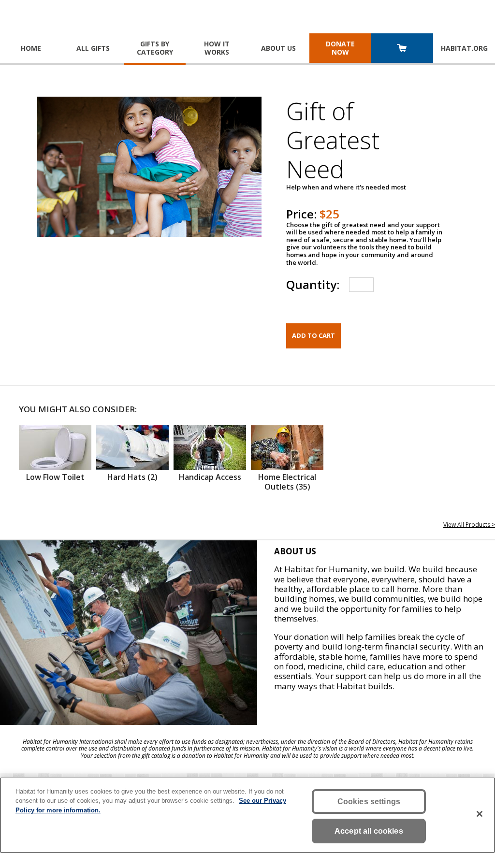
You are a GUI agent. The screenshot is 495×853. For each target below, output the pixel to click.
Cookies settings (369, 801)
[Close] (479, 813)
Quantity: (312, 284)
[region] (247, 815)
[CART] (402, 49)
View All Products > (469, 524)
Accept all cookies (369, 831)
